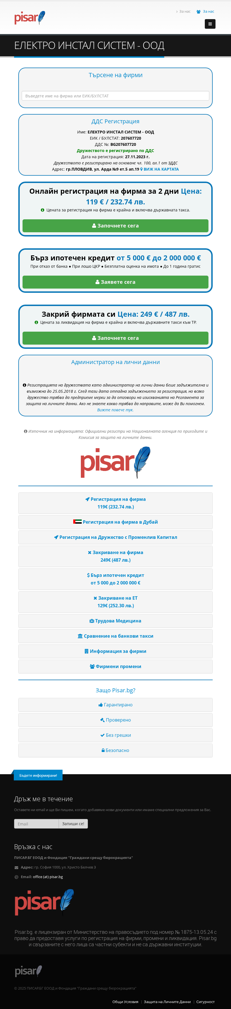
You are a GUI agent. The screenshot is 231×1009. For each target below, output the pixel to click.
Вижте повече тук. (115, 409)
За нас (184, 11)
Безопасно (117, 750)
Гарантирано (118, 705)
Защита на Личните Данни (167, 1001)
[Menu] (210, 24)
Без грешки (118, 735)
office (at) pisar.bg (48, 876)
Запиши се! (73, 823)
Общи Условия (125, 1001)
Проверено (118, 720)
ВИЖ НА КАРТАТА (161, 169)
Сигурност (205, 1001)
